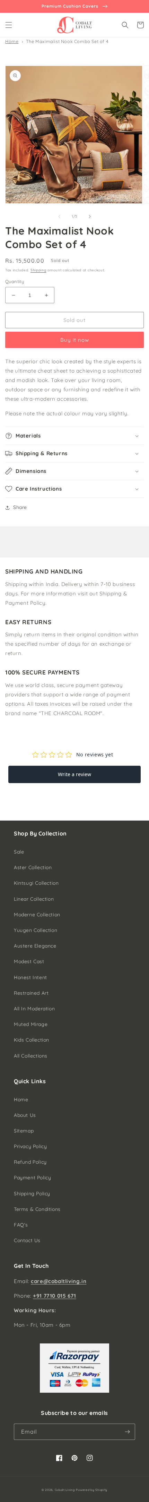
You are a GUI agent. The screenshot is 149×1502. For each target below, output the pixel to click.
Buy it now (74, 340)
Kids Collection (31, 1040)
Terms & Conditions (37, 1209)
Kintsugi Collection (36, 883)
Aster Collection (33, 867)
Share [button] (20, 507)
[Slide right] (89, 216)
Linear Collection (34, 899)
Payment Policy (32, 1177)
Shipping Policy (32, 1193)
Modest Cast (29, 961)
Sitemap (24, 1131)
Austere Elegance (35, 946)
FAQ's (21, 1225)
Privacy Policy (30, 1146)
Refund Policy (30, 1162)
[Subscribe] (127, 1432)
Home (11, 41)
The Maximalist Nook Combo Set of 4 (67, 41)
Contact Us (27, 1240)
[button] (8, 25)
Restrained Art (31, 993)
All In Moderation (34, 1008)
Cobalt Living (65, 1490)
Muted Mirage (30, 1024)
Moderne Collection (37, 914)
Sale (19, 852)
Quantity (14, 281)
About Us (25, 1115)
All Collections (30, 1056)
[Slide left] (59, 216)
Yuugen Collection (35, 930)
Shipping (38, 270)
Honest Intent (30, 977)
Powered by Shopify (91, 1490)
